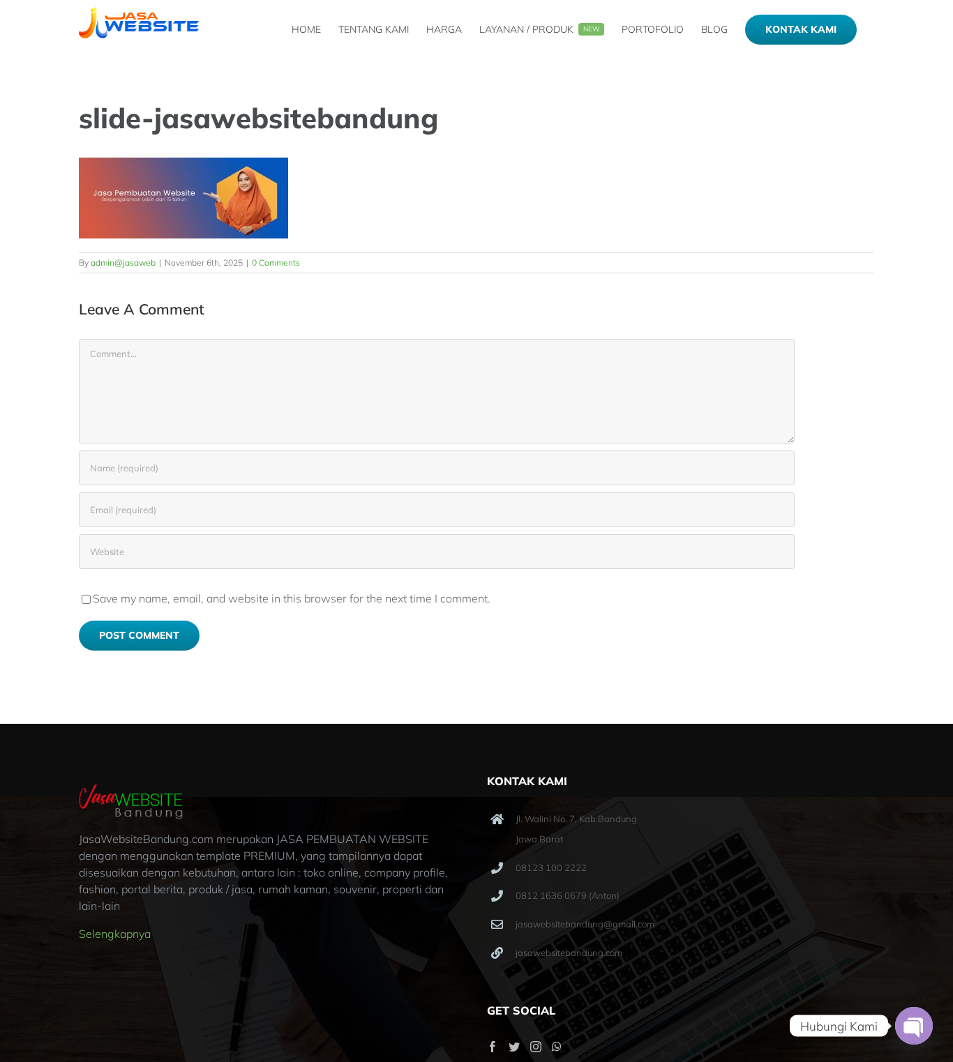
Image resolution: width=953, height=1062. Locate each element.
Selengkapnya (115, 934)
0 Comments (276, 262)
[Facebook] (492, 1046)
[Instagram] (535, 1046)
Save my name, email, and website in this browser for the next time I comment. (291, 598)
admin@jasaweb (123, 262)
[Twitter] (514, 1046)
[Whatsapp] (557, 1046)
